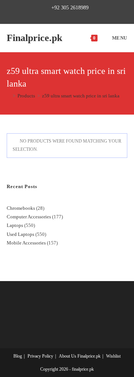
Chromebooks (21, 208)
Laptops (15, 225)
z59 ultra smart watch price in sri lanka (80, 96)
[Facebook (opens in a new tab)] (53, 15)
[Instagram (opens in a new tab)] (70, 15)
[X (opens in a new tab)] (45, 15)
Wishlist (113, 356)
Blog (17, 356)
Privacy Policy (40, 356)
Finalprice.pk (34, 37)
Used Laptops (20, 234)
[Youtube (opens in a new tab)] (87, 15)
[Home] (8, 96)
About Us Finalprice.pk (79, 356)
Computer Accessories (29, 216)
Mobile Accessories (26, 243)
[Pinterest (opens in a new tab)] (61, 15)
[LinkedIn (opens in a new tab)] (78, 15)
